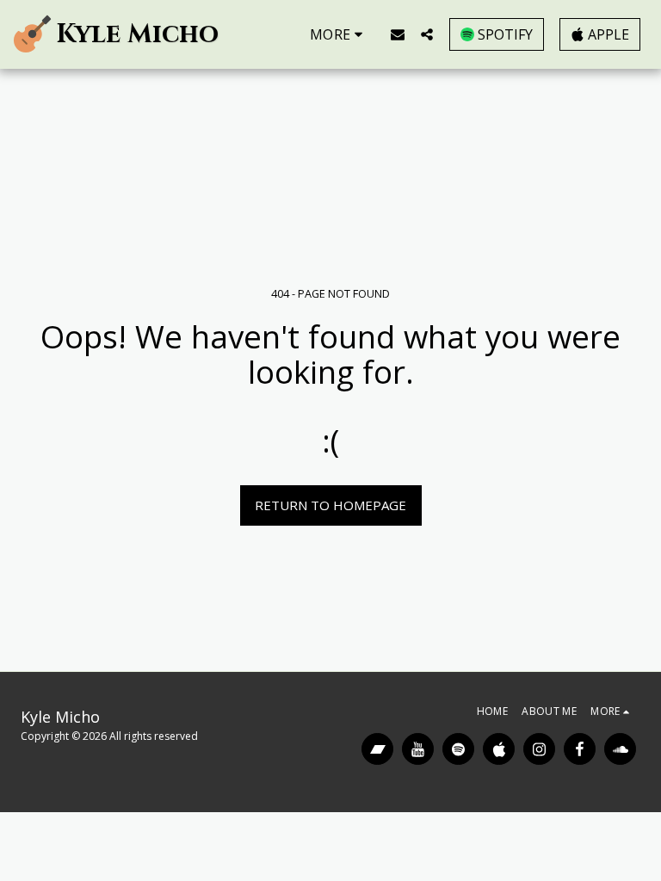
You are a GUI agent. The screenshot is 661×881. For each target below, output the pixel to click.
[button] (397, 34)
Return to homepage (330, 505)
